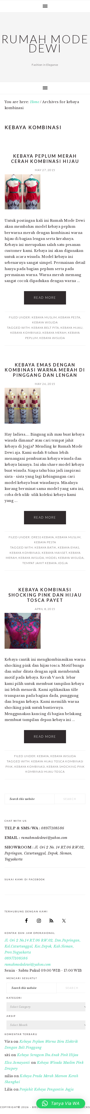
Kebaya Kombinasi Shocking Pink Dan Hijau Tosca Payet (45, 595)
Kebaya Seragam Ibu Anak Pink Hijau (47, 1055)
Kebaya (43, 756)
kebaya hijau (71, 327)
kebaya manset (54, 552)
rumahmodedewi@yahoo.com (28, 964)
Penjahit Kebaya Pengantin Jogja (46, 1089)
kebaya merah (54, 332)
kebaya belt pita (45, 327)
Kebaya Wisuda (45, 322)
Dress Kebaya (42, 537)
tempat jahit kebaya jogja (45, 563)
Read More (45, 297)
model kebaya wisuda (65, 558)
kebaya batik (45, 547)
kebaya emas (68, 547)
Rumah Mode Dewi (45, 43)
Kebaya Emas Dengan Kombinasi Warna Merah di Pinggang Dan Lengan (45, 370)
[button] (60, 1103)
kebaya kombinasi (25, 332)
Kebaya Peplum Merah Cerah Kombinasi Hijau (45, 158)
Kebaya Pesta (69, 317)
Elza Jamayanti (17, 1062)
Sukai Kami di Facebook (25, 879)
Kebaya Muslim (44, 317)
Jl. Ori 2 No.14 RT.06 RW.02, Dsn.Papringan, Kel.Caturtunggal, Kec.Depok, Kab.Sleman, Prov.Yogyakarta (43, 946)
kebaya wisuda (52, 338)
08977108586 (16, 958)
